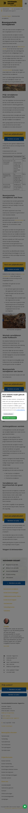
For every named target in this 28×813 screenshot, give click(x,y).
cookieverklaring (20, 410)
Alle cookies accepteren (10, 417)
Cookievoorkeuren (8, 414)
